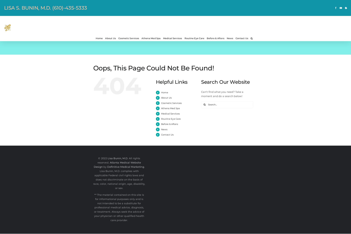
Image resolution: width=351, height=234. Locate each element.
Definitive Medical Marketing (125, 166)
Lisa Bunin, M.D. (118, 158)
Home (164, 92)
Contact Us (167, 134)
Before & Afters (169, 124)
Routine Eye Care (171, 119)
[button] (252, 38)
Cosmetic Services (171, 103)
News (164, 129)
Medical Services (170, 113)
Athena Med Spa (170, 108)
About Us (166, 97)
